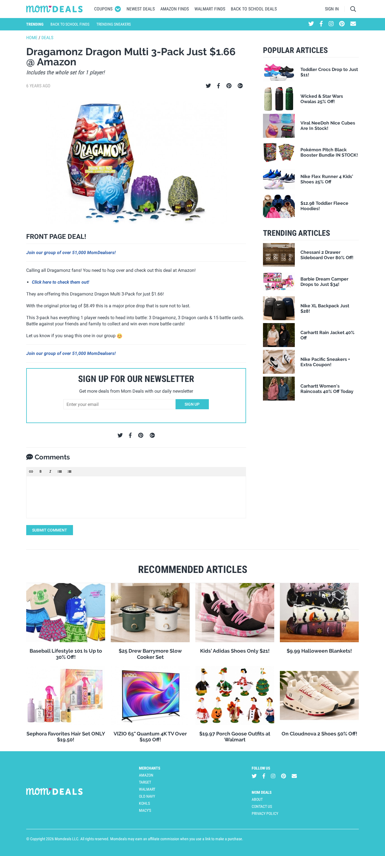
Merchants (149, 768)
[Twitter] (208, 85)
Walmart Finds (209, 9)
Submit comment (49, 530)
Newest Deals (141, 9)
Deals (47, 37)
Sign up (192, 404)
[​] (136, 497)
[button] (31, 471)
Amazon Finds (174, 9)
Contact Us (262, 806)
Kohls (144, 803)
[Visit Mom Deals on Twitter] (311, 24)
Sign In (332, 9)
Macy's (145, 810)
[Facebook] (218, 85)
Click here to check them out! (60, 282)
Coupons (103, 9)
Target (145, 782)
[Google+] (240, 85)
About (257, 799)
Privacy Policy (265, 813)
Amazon (146, 775)
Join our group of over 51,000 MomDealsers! (71, 252)
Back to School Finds (69, 24)
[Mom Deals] (54, 9)
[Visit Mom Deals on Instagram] (331, 24)
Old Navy (147, 796)
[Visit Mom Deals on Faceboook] (321, 24)
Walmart (147, 789)
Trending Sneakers (113, 24)
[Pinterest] (229, 85)
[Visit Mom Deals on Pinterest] (342, 24)
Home (31, 37)
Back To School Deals (254, 9)
